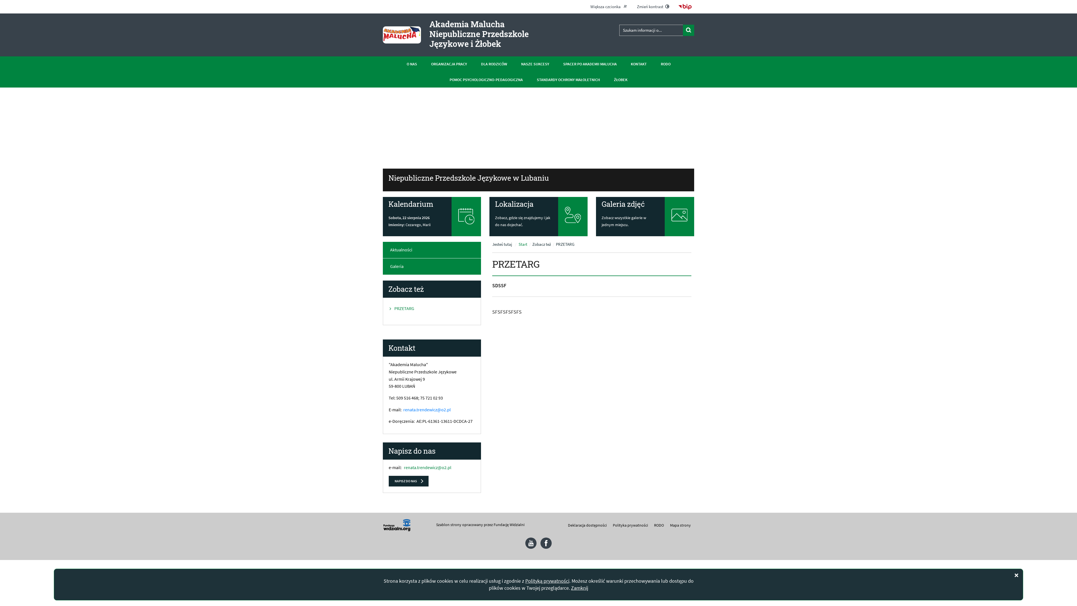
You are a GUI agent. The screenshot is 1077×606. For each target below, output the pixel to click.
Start (523, 244)
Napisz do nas (406, 481)
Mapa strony (680, 525)
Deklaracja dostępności (587, 525)
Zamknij (579, 588)
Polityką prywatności (547, 581)
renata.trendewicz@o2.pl (427, 409)
